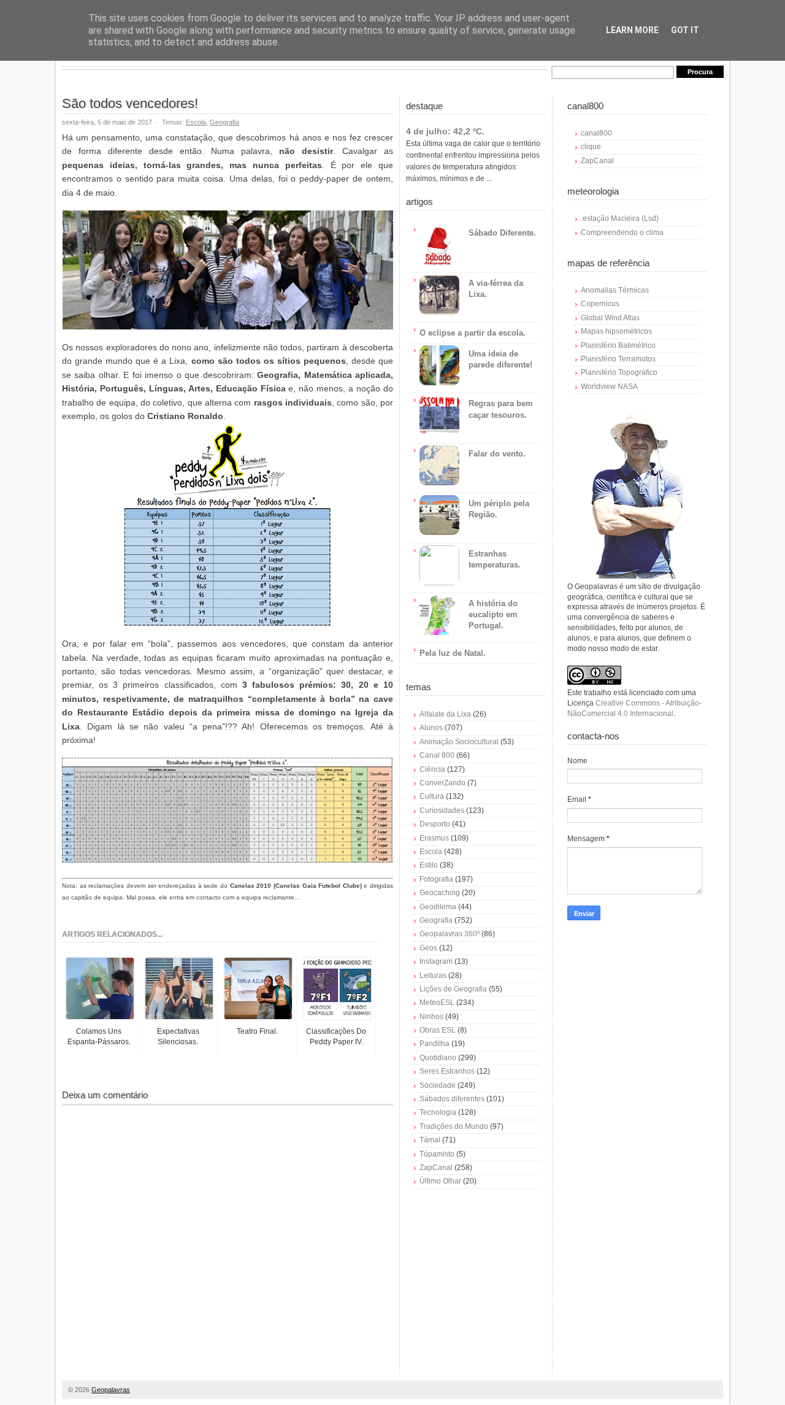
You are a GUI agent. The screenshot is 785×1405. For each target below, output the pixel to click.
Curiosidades (441, 810)
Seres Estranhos (447, 1071)
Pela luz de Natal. (452, 653)
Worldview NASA (609, 386)
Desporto (434, 824)
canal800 (596, 133)
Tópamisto (436, 1154)
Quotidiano (437, 1057)
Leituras (432, 975)
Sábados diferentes (451, 1099)
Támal (429, 1140)
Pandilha (434, 1043)
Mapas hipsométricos (616, 331)
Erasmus (434, 838)
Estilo (428, 865)
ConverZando (442, 783)
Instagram (436, 961)
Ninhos (431, 1016)
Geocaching (439, 892)
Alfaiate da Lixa (445, 714)
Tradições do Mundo (453, 1126)
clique (591, 146)
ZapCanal (436, 1167)
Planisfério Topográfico (619, 372)
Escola (196, 122)
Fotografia (436, 879)
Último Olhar (440, 1181)
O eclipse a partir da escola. (472, 332)
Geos (428, 948)
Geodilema (437, 907)
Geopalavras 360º (449, 934)
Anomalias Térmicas (615, 290)
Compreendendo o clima (622, 232)
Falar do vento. (497, 453)
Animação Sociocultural (459, 741)
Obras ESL (437, 1030)
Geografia (224, 122)
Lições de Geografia (453, 989)
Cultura (431, 796)
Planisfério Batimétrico (618, 345)
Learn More (632, 30)
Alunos (431, 727)
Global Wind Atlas (610, 318)
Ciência (432, 769)
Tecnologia (437, 1112)
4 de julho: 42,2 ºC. (445, 131)
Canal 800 (436, 755)
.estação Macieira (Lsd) (620, 218)
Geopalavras (110, 1389)
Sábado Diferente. (502, 232)
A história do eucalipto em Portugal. (493, 614)
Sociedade (437, 1085)
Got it (685, 30)
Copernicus (600, 303)
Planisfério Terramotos (618, 359)
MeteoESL (436, 1002)
